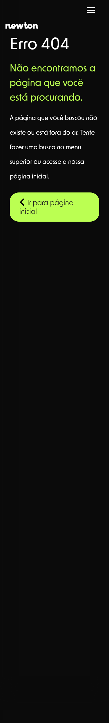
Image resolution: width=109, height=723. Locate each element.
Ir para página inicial (46, 208)
